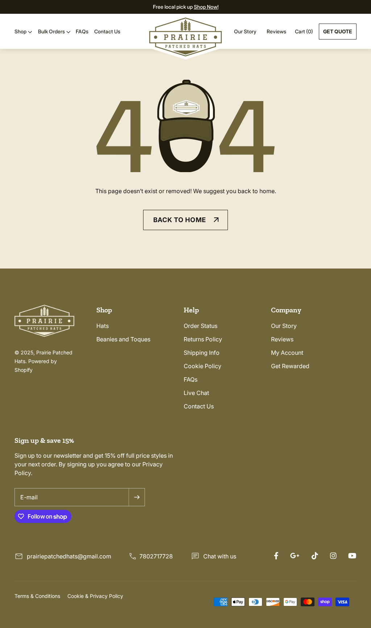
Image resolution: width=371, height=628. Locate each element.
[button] (23, 32)
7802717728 (156, 556)
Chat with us (219, 556)
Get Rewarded (290, 366)
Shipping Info (202, 352)
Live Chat (196, 392)
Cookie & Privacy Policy (95, 596)
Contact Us (199, 406)
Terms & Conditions (37, 596)
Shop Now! (206, 7)
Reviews (276, 31)
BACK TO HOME (179, 220)
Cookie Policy (202, 366)
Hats (102, 325)
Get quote (337, 31)
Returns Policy (203, 339)
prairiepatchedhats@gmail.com (69, 556)
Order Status (200, 325)
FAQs (190, 379)
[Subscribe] (137, 497)
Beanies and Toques (123, 339)
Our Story (245, 31)
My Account (287, 352)
